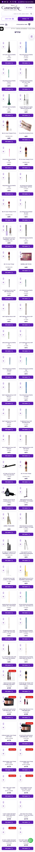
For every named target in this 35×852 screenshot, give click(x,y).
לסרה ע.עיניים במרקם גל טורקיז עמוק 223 (26, 421)
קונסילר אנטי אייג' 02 (26, 473)
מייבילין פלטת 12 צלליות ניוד (26, 133)
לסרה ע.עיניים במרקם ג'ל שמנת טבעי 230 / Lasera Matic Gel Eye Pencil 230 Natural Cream (9, 632)
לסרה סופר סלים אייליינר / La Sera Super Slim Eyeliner (9, 657)
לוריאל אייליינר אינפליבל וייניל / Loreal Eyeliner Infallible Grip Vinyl (9, 501)
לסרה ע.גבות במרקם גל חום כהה (26, 317)
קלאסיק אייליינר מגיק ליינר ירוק (9, 107)
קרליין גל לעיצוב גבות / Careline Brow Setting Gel (26, 552)
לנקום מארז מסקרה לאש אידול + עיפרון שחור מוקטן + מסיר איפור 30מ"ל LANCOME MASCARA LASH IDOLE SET (26, 842)
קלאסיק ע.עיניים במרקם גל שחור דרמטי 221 (26, 81)
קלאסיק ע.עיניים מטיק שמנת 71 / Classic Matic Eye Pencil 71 (26, 658)
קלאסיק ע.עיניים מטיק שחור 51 (26, 238)
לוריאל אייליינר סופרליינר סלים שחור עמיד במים (9, 474)
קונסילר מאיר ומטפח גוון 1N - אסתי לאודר (9, 762)
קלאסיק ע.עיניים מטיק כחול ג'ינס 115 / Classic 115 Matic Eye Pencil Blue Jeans (26, 632)
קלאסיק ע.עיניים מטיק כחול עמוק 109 (9, 369)
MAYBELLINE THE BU (26, 264)
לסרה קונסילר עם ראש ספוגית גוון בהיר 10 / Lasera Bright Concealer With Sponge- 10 (26, 684)
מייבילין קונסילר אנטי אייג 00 (9, 211)
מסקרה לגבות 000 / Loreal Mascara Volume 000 (26, 107)
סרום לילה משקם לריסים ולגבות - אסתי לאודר (26, 788)
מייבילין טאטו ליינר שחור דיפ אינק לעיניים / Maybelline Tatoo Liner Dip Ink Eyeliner (9, 553)
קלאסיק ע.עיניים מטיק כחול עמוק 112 (26, 395)
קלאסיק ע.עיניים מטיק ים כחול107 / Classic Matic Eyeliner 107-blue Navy (26, 187)
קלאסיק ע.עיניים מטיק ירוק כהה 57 (26, 291)
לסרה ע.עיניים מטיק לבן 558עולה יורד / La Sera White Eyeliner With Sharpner (9, 580)
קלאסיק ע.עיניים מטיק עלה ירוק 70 (9, 81)
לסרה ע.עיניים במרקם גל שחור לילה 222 (9, 395)
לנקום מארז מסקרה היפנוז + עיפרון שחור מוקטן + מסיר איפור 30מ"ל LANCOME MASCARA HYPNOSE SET (9, 816)
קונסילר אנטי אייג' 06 (9, 264)
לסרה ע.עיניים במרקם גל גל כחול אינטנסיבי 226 (9, 291)
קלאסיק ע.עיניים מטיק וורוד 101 (9, 160)
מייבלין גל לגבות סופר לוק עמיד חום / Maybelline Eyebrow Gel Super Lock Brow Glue (9, 240)
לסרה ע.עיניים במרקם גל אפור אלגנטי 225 (26, 448)
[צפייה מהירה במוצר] (20, 46)
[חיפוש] (31, 14)
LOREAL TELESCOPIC (9, 526)
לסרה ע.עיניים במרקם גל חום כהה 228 (9, 448)
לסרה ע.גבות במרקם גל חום (9, 316)
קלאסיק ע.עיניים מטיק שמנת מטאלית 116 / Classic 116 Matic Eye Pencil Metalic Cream (9, 606)
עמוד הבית (31, 28)
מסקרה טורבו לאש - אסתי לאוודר (9, 788)
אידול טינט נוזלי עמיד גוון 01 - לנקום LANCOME (26, 709)
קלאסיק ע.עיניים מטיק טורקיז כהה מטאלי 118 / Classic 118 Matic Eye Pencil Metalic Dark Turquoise (26, 606)
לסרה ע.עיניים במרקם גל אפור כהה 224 (9, 421)
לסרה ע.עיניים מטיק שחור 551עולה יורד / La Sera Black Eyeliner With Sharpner (26, 501)
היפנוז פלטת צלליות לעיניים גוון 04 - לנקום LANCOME (26, 736)
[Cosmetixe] (12, 8)
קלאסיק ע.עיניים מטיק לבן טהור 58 (26, 212)
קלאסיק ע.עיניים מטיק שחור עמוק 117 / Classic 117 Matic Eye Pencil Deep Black (26, 527)
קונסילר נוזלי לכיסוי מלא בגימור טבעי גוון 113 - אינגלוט (26, 814)
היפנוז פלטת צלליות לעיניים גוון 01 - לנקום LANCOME (9, 709)
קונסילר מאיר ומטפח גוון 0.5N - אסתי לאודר (9, 736)
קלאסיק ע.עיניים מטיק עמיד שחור (9, 186)
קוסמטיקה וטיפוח (21, 28)
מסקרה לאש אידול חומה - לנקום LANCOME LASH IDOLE (9, 684)
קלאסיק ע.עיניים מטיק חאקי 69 (9, 343)
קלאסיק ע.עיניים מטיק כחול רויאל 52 (26, 55)
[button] (2, 29)
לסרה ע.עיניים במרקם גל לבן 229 (26, 343)
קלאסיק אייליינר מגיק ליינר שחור (9, 55)
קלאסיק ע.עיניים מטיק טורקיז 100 (26, 369)
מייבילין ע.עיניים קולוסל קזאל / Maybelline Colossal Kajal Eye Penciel (26, 580)
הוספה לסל (25, 63)
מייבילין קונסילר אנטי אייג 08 (9, 133)
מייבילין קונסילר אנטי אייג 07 (26, 159)
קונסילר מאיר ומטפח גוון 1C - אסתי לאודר (26, 762)
